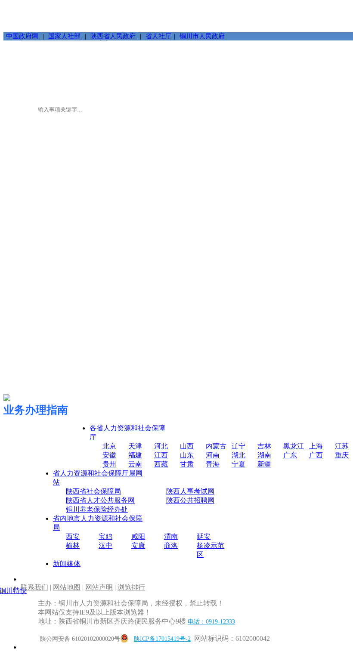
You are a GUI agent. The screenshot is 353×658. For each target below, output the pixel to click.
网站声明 (99, 587)
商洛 (171, 545)
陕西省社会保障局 (93, 491)
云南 (135, 464)
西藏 (161, 464)
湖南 (264, 455)
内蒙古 (216, 446)
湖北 (238, 455)
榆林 (73, 545)
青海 (213, 464)
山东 (187, 455)
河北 (161, 446)
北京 (109, 446)
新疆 (264, 464)
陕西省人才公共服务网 (100, 500)
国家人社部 (65, 36)
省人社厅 (158, 36)
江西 (161, 455)
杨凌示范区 (210, 550)
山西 (187, 446)
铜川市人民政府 (202, 36)
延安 (204, 536)
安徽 (109, 455)
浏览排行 (131, 587)
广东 (290, 455)
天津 (135, 446)
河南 (213, 455)
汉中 (105, 545)
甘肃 (187, 464)
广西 (316, 455)
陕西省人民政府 (113, 36)
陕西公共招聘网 (190, 500)
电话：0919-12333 (211, 621)
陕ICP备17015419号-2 (162, 639)
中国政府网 (23, 36)
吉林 (264, 446)
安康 (138, 545)
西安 (73, 536)
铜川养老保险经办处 (97, 509)
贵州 (109, 464)
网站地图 (67, 587)
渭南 (171, 536)
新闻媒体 (67, 563)
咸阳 (138, 536)
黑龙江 (293, 446)
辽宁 (238, 446)
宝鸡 (105, 536)
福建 (135, 455)
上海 (316, 446)
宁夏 (238, 464)
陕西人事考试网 (190, 491)
